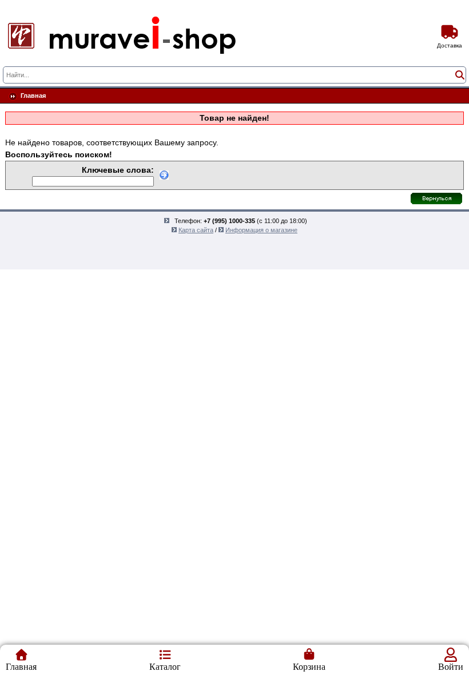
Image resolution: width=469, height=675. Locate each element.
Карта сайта (195, 230)
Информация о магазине (261, 230)
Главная (33, 95)
